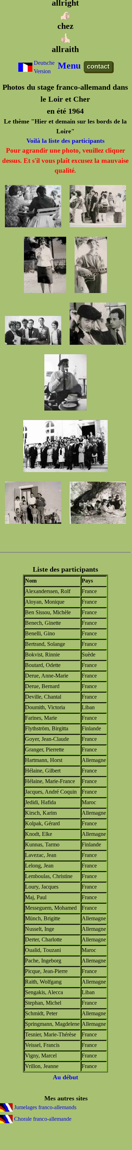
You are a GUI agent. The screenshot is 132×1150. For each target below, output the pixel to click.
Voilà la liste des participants (65, 140)
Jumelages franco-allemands (44, 1107)
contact (98, 66)
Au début (65, 1077)
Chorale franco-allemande (42, 1119)
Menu (69, 66)
